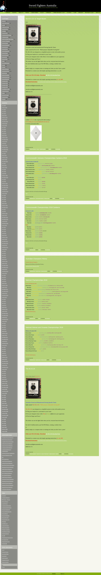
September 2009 (5, 391)
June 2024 (4, 129)
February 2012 (4, 333)
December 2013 (5, 289)
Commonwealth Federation (7, 447)
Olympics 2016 (5, 83)
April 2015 (4, 257)
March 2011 (4, 355)
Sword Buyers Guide (6, 531)
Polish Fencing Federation (7, 477)
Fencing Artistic (5, 43)
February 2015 (4, 261)
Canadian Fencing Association (7, 441)
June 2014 (4, 277)
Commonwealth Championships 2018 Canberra (43, 207)
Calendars (4, 31)
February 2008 (4, 429)
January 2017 (4, 215)
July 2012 (4, 323)
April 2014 (4, 281)
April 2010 (4, 377)
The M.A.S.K (30, 369)
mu (63, 573)
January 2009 (4, 407)
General (3, 65)
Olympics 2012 (5, 81)
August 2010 (4, 369)
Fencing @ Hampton (6, 41)
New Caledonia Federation (7, 473)
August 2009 (4, 393)
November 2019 (5, 177)
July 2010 (4, 371)
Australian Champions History (36, 259)
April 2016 (4, 233)
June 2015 (4, 253)
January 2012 (4, 335)
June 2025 (4, 111)
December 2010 (5, 361)
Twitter (3, 93)
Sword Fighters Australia (42, 5)
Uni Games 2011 (5, 539)
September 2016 (5, 223)
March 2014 (4, 283)
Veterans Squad (5, 97)
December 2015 (5, 241)
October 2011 (4, 341)
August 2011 (4, 345)
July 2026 (4, 105)
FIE (2, 457)
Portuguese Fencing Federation (8, 479)
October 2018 (4, 189)
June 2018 (4, 197)
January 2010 (4, 383)
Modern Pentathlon (5, 75)
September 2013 (5, 295)
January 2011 (4, 359)
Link (26, 193)
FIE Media (4, 521)
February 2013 (4, 309)
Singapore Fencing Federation (7, 485)
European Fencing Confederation (8, 453)
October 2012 (4, 317)
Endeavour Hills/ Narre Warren (7, 39)
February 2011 (4, 357)
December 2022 (5, 147)
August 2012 (4, 321)
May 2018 (4, 199)
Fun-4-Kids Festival (5, 63)
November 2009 (5, 387)
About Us (98, 12)
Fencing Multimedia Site (6, 511)
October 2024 (4, 123)
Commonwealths (5, 37)
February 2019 (4, 183)
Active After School (5, 23)
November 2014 (5, 267)
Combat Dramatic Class (59, 12)
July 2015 (4, 251)
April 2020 (4, 173)
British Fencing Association (7, 439)
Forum (3, 61)
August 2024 (4, 125)
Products (21, 12)
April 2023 (4, 143)
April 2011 (4, 353)
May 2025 (4, 113)
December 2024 (5, 121)
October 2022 (4, 151)
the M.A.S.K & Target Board (36, 19)
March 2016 (4, 235)
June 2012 (4, 325)
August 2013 (4, 297)
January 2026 (4, 107)
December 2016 (5, 217)
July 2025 (4, 109)
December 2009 (5, 385)
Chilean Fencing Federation (7, 443)
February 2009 (4, 405)
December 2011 (5, 337)
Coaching (69, 12)
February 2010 (4, 381)
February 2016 (4, 237)
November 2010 (5, 363)
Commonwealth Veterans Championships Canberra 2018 (46, 158)
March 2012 (4, 331)
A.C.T (3, 550)
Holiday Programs (5, 69)
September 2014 (5, 271)
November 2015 (5, 243)
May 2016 (4, 231)
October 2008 (4, 413)
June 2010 (4, 373)
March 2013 (4, 307)
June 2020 (4, 169)
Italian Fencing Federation (7, 469)
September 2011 (5, 343)
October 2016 (4, 221)
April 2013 (4, 305)
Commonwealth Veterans (6, 35)
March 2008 (4, 427)
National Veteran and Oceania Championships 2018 (44, 327)
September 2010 (5, 367)
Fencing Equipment (5, 45)
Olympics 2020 (5, 85)
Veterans (7, 12)
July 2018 (4, 195)
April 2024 (4, 133)
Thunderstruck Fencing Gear (7, 537)
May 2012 (4, 327)
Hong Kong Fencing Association (8, 465)
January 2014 (4, 287)
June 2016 (4, 229)
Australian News (5, 29)
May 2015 (4, 255)
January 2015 (4, 263)
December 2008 (5, 409)
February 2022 (4, 157)
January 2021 (4, 167)
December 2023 (5, 139)
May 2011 (4, 351)
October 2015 (4, 245)
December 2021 (5, 161)
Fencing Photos (5, 513)
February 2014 (4, 285)
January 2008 (4, 431)
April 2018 (4, 201)
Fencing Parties (5, 53)
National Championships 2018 (36, 280)
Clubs (75, 12)
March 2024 (4, 135)
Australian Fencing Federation (7, 437)
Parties (27, 12)
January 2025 (4, 119)
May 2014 (4, 279)
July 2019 (4, 179)
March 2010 (4, 379)
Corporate (48, 12)
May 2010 (4, 375)
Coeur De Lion (5, 33)
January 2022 (4, 159)
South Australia (5, 558)
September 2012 (5, 319)
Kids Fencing (4, 73)
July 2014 (4, 275)
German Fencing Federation (7, 463)
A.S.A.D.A (4, 495)
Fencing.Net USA (5, 517)
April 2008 (4, 425)
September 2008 (5, 415)
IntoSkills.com (4, 523)
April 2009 (4, 401)
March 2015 (4, 259)
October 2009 (4, 389)
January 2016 (4, 239)
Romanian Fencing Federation (7, 481)
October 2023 (4, 141)
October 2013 (4, 293)
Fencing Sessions (5, 55)
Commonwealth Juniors (6, 505)
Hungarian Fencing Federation (7, 467)
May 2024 (4, 131)
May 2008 (4, 423)
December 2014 (5, 265)
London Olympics (5, 525)
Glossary (3, 67)
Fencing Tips (4, 57)
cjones (50, 149)
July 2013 (4, 299)
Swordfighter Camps (6, 89)
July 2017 (4, 209)
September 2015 (5, 247)
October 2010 (4, 365)
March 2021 (4, 165)
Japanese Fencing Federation (7, 471)
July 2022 (4, 153)
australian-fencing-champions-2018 (32, 266)
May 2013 (4, 303)
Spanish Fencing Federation (7, 487)
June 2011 (4, 349)
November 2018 (5, 187)
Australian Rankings (6, 497)
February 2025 (4, 117)
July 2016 (4, 227)
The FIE (3, 535)
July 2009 (4, 395)
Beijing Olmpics (5, 501)
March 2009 (4, 403)
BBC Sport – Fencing (6, 499)
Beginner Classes (89, 12)
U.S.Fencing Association (6, 489)
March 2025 (4, 115)
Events (42, 12)
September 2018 (5, 191)
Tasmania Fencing (5, 533)
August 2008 (4, 417)
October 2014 (4, 269)
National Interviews (5, 77)
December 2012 (5, 313)
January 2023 (4, 145)
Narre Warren (34, 12)
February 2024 (4, 137)
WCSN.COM (4, 543)
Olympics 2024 (5, 87)
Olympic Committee (6, 529)
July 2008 (4, 419)
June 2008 (4, 421)
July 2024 (4, 127)
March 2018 (4, 203)
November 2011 (5, 339)
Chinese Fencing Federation (7, 445)
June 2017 (4, 211)
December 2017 (5, 207)
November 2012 (5, 315)
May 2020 (4, 171)
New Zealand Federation (6, 475)
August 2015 (4, 249)
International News (5, 71)
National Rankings (5, 79)
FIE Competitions (5, 459)
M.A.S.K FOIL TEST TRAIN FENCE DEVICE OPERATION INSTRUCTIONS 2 (52, 81)
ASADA (3, 25)
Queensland (4, 556)
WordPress (54, 573)
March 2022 (4, 155)
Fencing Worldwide (5, 515)
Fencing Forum (5, 49)
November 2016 (5, 219)
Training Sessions (5, 91)
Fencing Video (4, 59)
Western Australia (5, 562)
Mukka (62, 573)
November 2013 (5, 291)
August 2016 (4, 225)
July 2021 (4, 163)
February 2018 (4, 205)
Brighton (80, 12)
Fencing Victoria (5, 552)
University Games (5, 95)
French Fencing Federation (7, 461)
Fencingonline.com (5, 519)
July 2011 (4, 347)
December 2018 (5, 185)
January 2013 (4, 311)
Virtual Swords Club (6, 541)
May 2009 (4, 399)
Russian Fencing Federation (7, 483)
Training (14, 12)
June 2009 (4, 397)
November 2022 (5, 149)
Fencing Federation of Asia (7, 455)
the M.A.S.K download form (53, 75)
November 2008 (5, 411)
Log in (3, 567)
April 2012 (4, 329)
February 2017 (4, 213)
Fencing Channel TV (6, 509)
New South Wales (5, 554)
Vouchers (3, 99)
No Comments (58, 149)
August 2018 (4, 193)
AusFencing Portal (5, 27)
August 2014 (4, 273)
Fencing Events (5, 47)
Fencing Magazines (5, 51)
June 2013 (4, 301)
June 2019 (4, 181)
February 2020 (4, 175)
